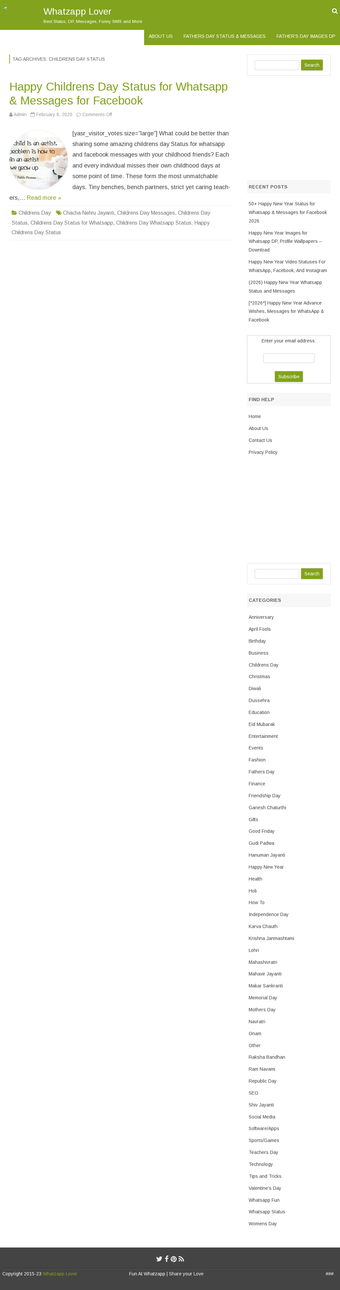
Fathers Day (262, 771)
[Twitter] (159, 1259)
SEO (253, 1093)
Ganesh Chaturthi (267, 807)
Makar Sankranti (266, 985)
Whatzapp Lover (77, 11)
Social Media (262, 1116)
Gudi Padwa (261, 843)
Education (259, 712)
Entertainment (263, 736)
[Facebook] (167, 1259)
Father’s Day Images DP (306, 36)
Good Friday (262, 831)
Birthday (257, 641)
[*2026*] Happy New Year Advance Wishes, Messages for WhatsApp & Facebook (286, 311)
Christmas (259, 676)
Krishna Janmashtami (271, 938)
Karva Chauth (263, 926)
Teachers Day (263, 1152)
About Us (161, 36)
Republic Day (263, 1081)
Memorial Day (263, 997)
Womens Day (263, 1223)
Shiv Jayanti (261, 1105)
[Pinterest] (174, 1259)
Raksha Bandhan (267, 1057)
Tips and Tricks (265, 1176)
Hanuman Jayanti (267, 855)
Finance (257, 783)
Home (255, 416)
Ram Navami (262, 1069)
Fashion (257, 759)
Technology (261, 1164)
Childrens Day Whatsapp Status (153, 223)
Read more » (44, 197)
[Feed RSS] (181, 1259)
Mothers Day (262, 1009)
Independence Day (269, 914)
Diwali (255, 688)
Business (259, 653)
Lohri (254, 950)
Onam (255, 1033)
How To (257, 902)
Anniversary (261, 617)
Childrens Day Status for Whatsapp (72, 223)
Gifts (253, 819)
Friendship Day (265, 795)
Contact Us (260, 440)
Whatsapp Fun (264, 1200)
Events (256, 748)
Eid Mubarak (262, 724)
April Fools (260, 629)
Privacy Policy (263, 452)
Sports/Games (264, 1140)
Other (255, 1045)
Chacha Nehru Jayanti (88, 213)
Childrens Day (35, 213)
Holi (253, 891)
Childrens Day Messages (146, 213)
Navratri (257, 1021)
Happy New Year (266, 867)
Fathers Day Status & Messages (225, 36)
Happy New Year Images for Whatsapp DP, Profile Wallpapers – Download (285, 241)
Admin (20, 114)
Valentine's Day (265, 1188)
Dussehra (259, 700)
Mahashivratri (263, 962)
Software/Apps (264, 1128)
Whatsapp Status (267, 1211)
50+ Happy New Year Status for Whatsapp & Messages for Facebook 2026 (288, 212)
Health (255, 879)
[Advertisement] (293, 126)
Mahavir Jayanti (265, 973)
